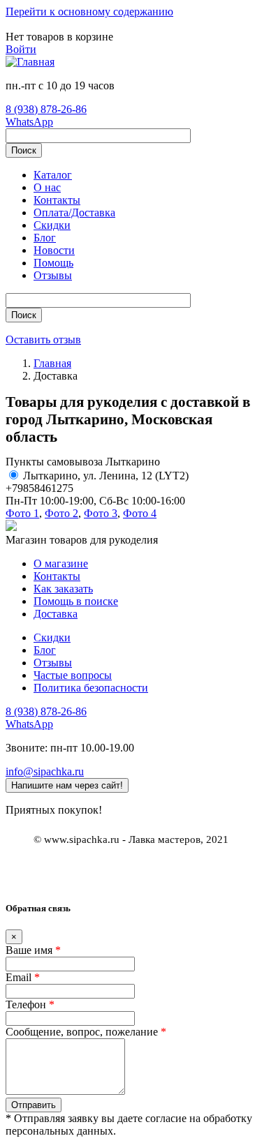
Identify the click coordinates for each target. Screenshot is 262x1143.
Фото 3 (100, 513)
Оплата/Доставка (74, 212)
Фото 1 (22, 513)
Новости (54, 250)
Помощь (53, 263)
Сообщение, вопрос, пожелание (86, 1032)
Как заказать (63, 589)
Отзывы (53, 275)
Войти (21, 49)
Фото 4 (140, 513)
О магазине (61, 563)
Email (23, 977)
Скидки (52, 225)
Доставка (56, 614)
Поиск (23, 150)
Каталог (53, 175)
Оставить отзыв (43, 339)
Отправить (33, 1105)
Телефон (30, 1004)
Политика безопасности (91, 688)
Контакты (57, 200)
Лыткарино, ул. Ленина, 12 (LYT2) (106, 475)
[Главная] (30, 62)
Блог (45, 238)
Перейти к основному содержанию (89, 11)
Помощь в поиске (76, 601)
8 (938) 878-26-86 (46, 109)
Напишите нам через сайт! (67, 785)
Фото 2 (61, 513)
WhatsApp (29, 122)
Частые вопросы (73, 675)
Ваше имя (33, 950)
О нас (47, 187)
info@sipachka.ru (45, 771)
